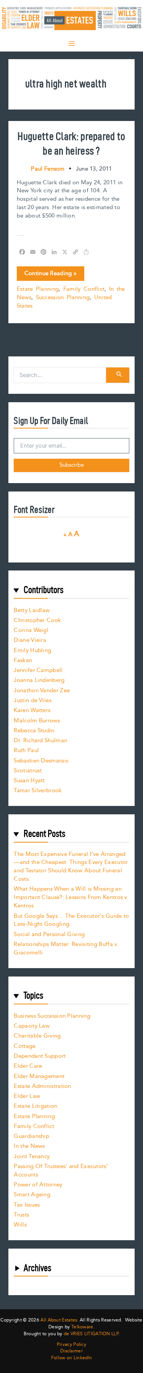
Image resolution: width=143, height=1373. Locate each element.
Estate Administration (42, 1086)
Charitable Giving (37, 1035)
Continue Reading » (50, 275)
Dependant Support (40, 1056)
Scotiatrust (28, 770)
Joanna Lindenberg (39, 680)
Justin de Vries (32, 700)
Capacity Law (32, 1026)
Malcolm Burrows (37, 720)
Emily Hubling (32, 650)
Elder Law (27, 1096)
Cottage (24, 1046)
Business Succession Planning (52, 1016)
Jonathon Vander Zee (42, 690)
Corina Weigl (31, 630)
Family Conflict (84, 289)
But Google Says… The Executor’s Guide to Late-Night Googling (71, 920)
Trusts (21, 1214)
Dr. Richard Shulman (40, 740)
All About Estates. (59, 1320)
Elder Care (28, 1066)
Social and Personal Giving (49, 934)
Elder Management (39, 1076)
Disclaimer (71, 1351)
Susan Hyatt (29, 780)
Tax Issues (27, 1205)
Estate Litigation (35, 1106)
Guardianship (31, 1136)
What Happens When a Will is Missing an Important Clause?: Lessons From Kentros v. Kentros (71, 897)
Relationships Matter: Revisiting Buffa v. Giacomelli (66, 948)
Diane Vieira (30, 640)
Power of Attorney (38, 1184)
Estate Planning (38, 289)
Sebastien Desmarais (41, 760)
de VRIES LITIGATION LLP (91, 1334)
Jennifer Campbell (38, 670)
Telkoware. (83, 1327)
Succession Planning (63, 297)
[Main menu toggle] (72, 43)
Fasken (23, 660)
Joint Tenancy (32, 1156)
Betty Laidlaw (32, 610)
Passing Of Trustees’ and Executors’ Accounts (61, 1170)
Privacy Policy (71, 1344)
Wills (20, 1224)
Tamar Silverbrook (38, 790)
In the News (29, 1146)
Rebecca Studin (34, 730)
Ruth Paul (26, 750)
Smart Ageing (32, 1194)
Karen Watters (32, 710)
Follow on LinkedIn (71, 1358)
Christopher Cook (37, 620)
